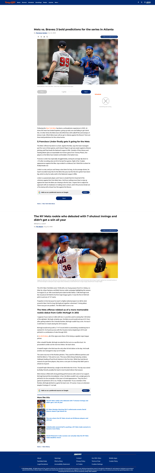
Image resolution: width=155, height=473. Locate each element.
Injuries (51, 2)
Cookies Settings (97, 464)
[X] (141, 2)
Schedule (31, 2)
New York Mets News (48, 203)
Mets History (46, 446)
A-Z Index (79, 464)
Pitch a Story (59, 461)
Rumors (24, 2)
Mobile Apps (113, 458)
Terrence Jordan (41, 33)
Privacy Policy (80, 461)
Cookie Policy (113, 461)
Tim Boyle (39, 226)
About (39, 458)
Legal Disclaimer (42, 464)
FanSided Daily (42, 461)
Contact (78, 458)
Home (39, 203)
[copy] (47, 37)
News (18, 2)
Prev (42, 92)
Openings (58, 458)
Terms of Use (96, 461)
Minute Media (28, 468)
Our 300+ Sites (96, 458)
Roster (45, 2)
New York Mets (51, 128)
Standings (38, 2)
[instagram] (145, 2)
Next (86, 92)
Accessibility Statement (62, 464)
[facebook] (138, 2)
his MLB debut (43, 336)
